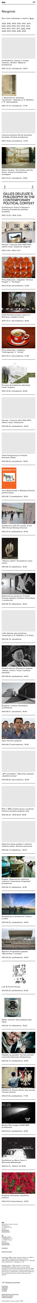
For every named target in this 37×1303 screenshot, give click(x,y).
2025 (9, 23)
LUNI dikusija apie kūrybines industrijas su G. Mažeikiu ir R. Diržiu (18, 634)
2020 (4, 26)
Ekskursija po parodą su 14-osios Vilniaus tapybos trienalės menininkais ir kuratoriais (18, 598)
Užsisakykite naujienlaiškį (12, 1282)
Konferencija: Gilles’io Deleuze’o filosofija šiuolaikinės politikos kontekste (16, 209)
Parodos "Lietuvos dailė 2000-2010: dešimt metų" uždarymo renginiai (16, 245)
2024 (14, 23)
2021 (29, 23)
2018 (13, 26)
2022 (24, 23)
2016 (23, 26)
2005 (19, 31)
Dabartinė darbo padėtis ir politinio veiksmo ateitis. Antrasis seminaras (17, 845)
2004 (24, 31)
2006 (14, 31)
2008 (4, 31)
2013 (8, 28)
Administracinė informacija (10, 1294)
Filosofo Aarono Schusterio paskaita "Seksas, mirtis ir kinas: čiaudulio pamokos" (17, 670)
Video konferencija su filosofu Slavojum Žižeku (14, 456)
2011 (18, 28)
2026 (4, 23)
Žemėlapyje (5, 1230)
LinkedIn (4, 1290)
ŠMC (4, 2)
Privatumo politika (7, 1296)
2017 (18, 26)
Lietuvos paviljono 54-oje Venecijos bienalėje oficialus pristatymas (17, 136)
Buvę (32, 18)
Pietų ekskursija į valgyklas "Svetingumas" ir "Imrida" (13, 351)
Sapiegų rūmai (6, 1237)
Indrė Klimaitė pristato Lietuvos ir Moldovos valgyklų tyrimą (16, 316)
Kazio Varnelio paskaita (12, 741)
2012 (13, 28)
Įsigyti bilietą (6, 1231)
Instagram (5, 1287)
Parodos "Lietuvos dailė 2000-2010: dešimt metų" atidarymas (16, 421)
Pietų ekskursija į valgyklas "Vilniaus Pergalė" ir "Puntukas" (17, 281)
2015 (28, 26)
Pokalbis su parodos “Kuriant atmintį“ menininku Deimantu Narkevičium (18, 1056)
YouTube (4, 1289)
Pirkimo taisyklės (7, 1297)
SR (2, 1235)
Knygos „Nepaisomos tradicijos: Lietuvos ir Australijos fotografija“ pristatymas (16, 881)
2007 (9, 31)
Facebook (5, 1286)
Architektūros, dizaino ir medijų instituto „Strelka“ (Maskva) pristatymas (15, 62)
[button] (34, 2)
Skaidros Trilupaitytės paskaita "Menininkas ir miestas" (15, 952)
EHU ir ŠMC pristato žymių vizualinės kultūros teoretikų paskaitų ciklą (18, 810)
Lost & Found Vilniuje (11, 987)
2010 (23, 28)
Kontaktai (5, 1248)
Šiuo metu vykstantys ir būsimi (15, 18)
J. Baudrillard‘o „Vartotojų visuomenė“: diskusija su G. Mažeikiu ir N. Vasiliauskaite (18, 100)
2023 (19, 23)
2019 (9, 26)
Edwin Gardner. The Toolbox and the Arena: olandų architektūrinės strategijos (17, 172)
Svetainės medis (7, 1251)
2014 (4, 28)
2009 (28, 28)
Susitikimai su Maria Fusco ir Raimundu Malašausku (14, 1161)
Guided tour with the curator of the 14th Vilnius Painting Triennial (17, 527)
